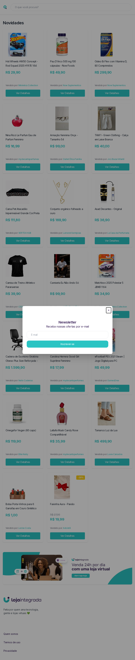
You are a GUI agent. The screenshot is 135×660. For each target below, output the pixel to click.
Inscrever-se (67, 344)
